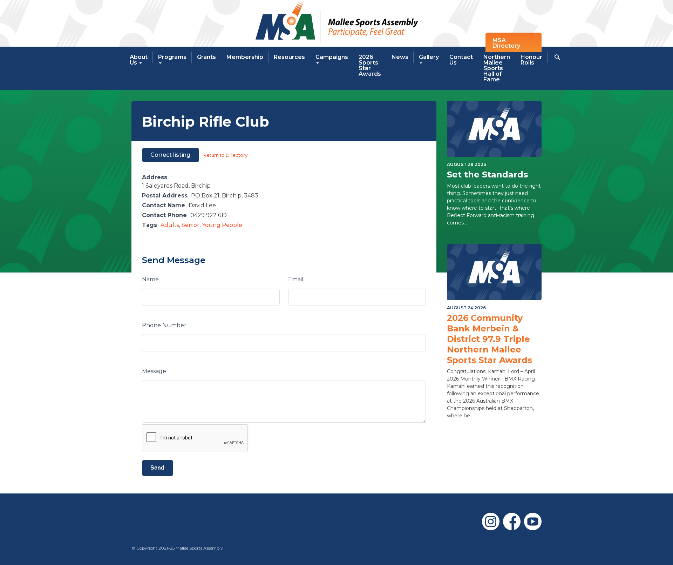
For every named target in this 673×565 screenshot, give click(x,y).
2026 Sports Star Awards (370, 65)
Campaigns (331, 57)
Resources (289, 57)
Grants (206, 57)
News (400, 57)
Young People (222, 225)
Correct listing (170, 155)
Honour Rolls (531, 60)
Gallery (429, 57)
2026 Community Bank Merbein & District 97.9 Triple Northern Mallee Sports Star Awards (489, 339)
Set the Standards (487, 174)
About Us (139, 60)
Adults (170, 225)
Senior (190, 225)
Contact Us (461, 60)
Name (150, 279)
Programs (172, 57)
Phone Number (164, 325)
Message (154, 371)
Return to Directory (225, 155)
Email (296, 279)
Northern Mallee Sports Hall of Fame (496, 68)
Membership (244, 57)
